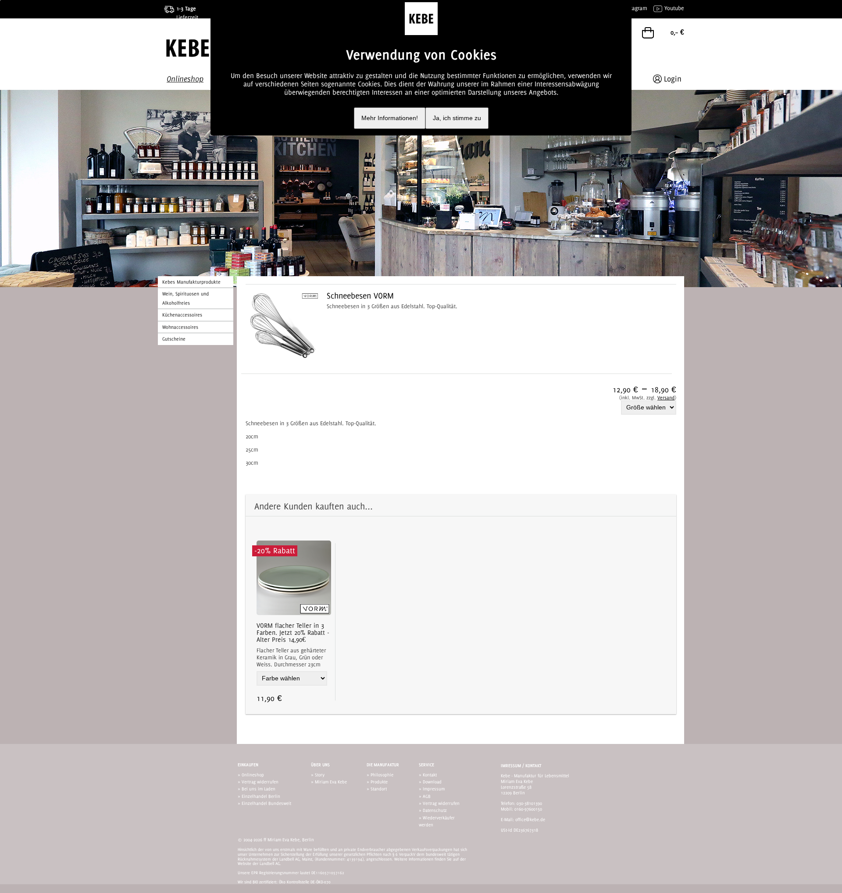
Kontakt (430, 774)
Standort (379, 788)
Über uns (320, 765)
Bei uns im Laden (258, 788)
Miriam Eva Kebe (331, 781)
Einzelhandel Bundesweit (266, 803)
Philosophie (382, 774)
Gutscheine (174, 339)
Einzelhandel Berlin (261, 796)
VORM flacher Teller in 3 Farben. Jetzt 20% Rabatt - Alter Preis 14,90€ (293, 632)
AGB (427, 796)
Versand (665, 397)
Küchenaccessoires (182, 315)
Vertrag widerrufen (260, 781)
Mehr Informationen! (389, 118)
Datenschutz (435, 810)
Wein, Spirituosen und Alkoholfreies (185, 298)
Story (320, 774)
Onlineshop (253, 774)
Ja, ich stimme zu (457, 118)
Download (432, 781)
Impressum (434, 788)
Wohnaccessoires (180, 327)
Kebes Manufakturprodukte (191, 282)
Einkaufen (248, 765)
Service (426, 765)
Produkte (379, 781)
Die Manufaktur (383, 765)
